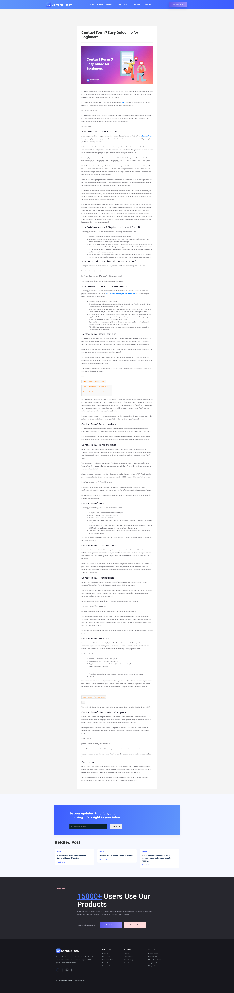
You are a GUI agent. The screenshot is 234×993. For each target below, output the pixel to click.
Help (125, 5)
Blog (119, 5)
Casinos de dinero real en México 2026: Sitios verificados (72, 856)
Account (148, 5)
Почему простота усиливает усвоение (116, 855)
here (123, 102)
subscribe (116, 826)
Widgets (100, 5)
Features (109, 5)
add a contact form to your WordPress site (121, 294)
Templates (136, 5)
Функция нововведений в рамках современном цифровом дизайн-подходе (157, 858)
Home (92, 5)
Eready (59, 852)
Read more (61, 862)
